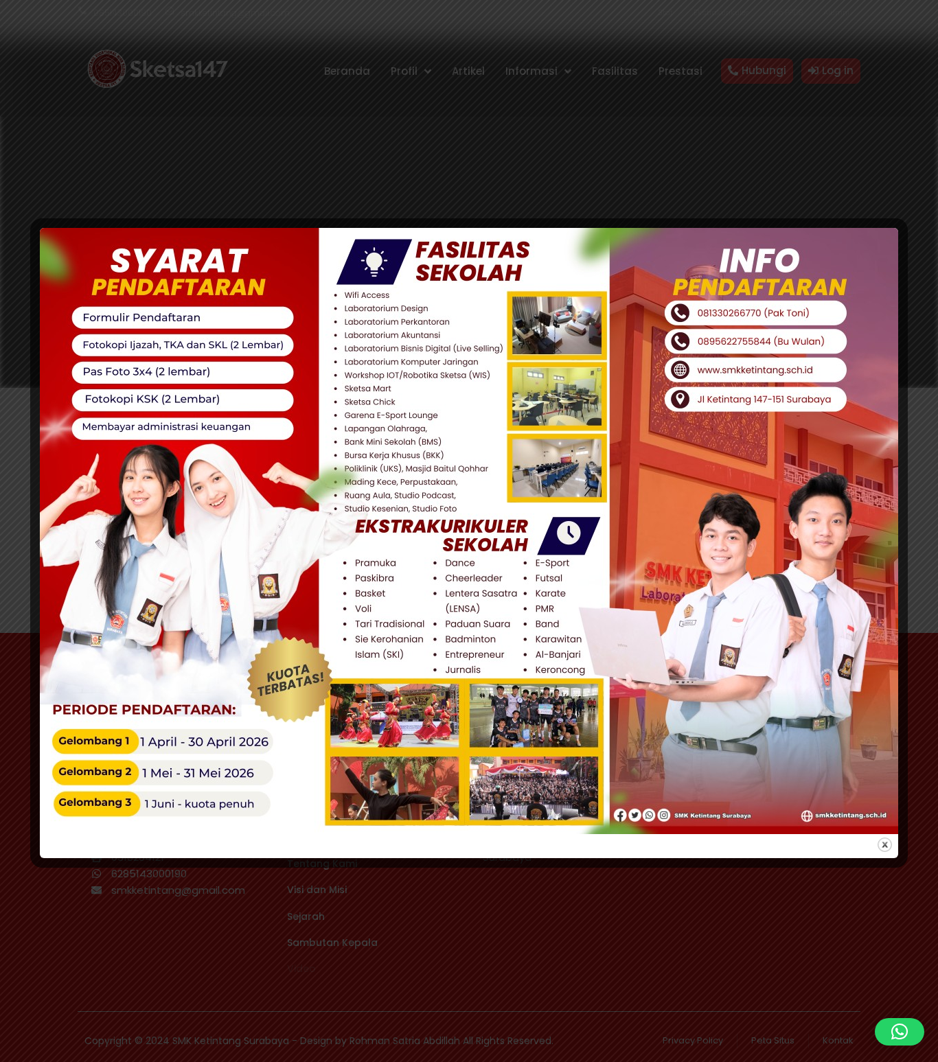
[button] (899, 1032)
